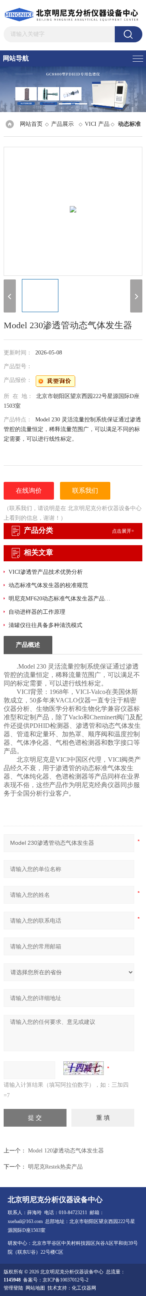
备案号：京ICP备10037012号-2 (55, 1280)
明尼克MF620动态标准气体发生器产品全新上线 (62, 599)
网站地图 (35, 1288)
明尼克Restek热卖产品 (55, 1167)
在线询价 (29, 490)
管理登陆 (13, 1288)
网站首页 (31, 124)
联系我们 (85, 490)
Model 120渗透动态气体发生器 (66, 1151)
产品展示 (62, 124)
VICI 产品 (97, 124)
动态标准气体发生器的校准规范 (48, 585)
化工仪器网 (84, 1288)
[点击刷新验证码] (83, 1068)
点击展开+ (123, 531)
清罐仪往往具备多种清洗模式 (45, 625)
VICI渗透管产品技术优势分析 (46, 572)
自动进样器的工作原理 (37, 612)
